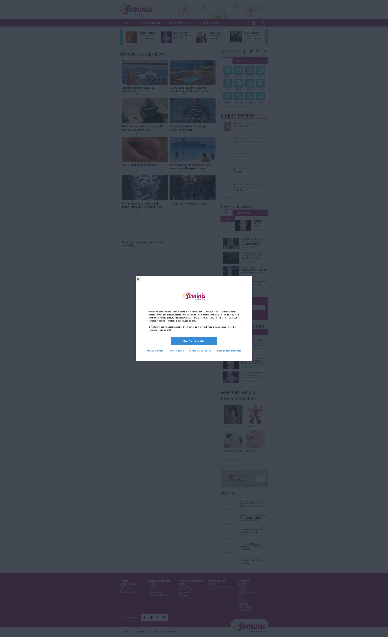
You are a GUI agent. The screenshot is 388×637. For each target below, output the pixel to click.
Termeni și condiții (175, 351)
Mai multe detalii (155, 351)
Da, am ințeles (194, 341)
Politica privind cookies (200, 351)
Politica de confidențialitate (228, 351)
